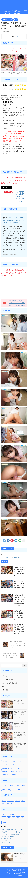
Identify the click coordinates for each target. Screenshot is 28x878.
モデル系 (12, 765)
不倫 (9, 817)
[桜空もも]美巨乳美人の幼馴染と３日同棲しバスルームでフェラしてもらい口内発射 (20, 702)
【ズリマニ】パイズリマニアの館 (10, 833)
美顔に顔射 (5, 690)
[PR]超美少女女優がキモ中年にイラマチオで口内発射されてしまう (20, 855)
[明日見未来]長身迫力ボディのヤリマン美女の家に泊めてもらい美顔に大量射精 (19, 629)
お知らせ (4, 676)
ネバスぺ (18, 814)
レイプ (3, 817)
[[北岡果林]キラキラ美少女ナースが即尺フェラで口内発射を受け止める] (16, 540)
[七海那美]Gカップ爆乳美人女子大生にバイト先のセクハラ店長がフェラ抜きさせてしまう (20, 713)
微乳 (3, 803)
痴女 (9, 789)
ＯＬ (19, 789)
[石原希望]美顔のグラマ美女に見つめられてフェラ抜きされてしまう (20, 745)
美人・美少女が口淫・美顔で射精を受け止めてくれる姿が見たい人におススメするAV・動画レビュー (14, 870)
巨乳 (23, 800)
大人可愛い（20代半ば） (7, 768)
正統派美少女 (5, 771)
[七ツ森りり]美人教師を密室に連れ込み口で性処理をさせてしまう (20, 723)
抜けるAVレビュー (6, 842)
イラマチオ (11, 814)
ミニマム (17, 800)
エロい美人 (12, 761)
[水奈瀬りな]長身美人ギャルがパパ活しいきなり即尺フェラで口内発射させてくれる (20, 734)
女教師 (23, 785)
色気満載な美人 (5, 774)
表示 (16, 36)
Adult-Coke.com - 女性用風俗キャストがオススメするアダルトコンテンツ (13, 830)
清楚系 (12, 771)
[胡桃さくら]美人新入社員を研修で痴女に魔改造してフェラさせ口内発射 (19, 572)
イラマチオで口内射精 (7, 836)
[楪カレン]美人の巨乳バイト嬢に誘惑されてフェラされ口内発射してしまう (19, 585)
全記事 (14, 555)
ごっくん (4, 814)
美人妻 (13, 789)
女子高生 (17, 785)
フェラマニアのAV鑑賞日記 (14, 13)
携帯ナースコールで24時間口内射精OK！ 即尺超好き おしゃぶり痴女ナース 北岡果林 (14, 220)
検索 (24, 665)
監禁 (18, 817)
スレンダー (10, 800)
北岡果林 (15, 557)
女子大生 (11, 785)
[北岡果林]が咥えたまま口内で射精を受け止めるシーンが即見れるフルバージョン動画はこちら (17, 303)
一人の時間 (4, 840)
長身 (12, 803)
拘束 (13, 817)
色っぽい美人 (19, 771)
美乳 (8, 803)
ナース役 (10, 557)
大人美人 (18, 768)
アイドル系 (5, 557)
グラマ (3, 800)
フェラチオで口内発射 (7, 555)
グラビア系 (4, 765)
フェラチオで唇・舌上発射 (9, 683)
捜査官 (3, 789)
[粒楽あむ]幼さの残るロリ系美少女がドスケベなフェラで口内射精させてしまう (19, 615)
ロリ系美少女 (19, 765)
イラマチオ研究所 (6, 838)
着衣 (19, 557)
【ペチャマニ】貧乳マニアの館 (10, 835)
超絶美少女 (21, 774)
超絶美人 (14, 774)
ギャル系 (20, 761)
